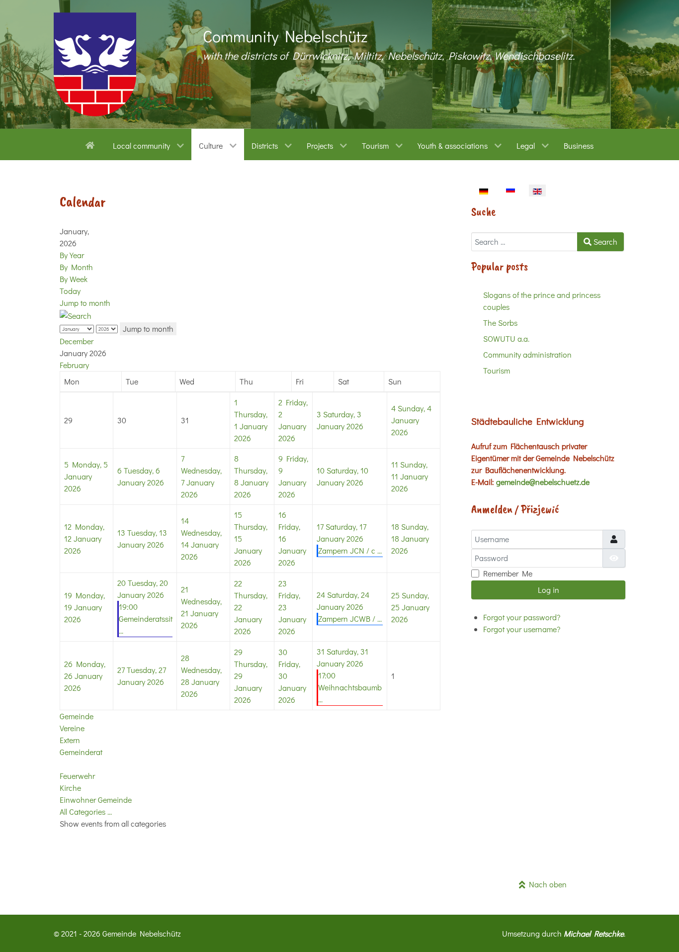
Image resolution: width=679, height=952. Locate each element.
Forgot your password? (521, 617)
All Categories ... (86, 811)
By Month (76, 267)
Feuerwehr (77, 775)
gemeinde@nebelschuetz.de (543, 481)
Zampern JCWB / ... (350, 618)
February (74, 365)
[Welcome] (91, 144)
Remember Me (507, 573)
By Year (72, 255)
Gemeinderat (81, 752)
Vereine (72, 728)
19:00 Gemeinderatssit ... (145, 618)
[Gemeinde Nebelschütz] (95, 64)
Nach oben (546, 884)
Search (604, 241)
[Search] (75, 314)
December (76, 341)
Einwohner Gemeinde (96, 799)
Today (70, 291)
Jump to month (85, 302)
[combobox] (524, 241)
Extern (70, 740)
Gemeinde (76, 716)
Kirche (70, 787)
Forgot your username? (521, 629)
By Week (73, 279)
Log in (548, 589)
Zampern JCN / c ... (350, 550)
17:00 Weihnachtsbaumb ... (350, 687)
